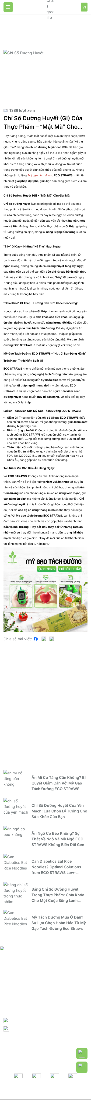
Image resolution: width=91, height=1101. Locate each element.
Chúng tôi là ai (23, 1049)
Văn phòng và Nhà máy (31, 1055)
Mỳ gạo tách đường (41, 175)
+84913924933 (25, 1020)
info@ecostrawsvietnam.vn (36, 1028)
